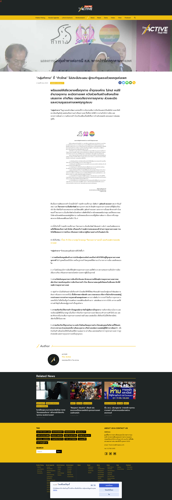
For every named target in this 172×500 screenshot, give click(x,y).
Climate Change (69, 471)
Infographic (101, 470)
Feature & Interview (90, 467)
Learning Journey (110, 473)
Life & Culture (67, 18)
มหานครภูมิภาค (42, 443)
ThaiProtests (57, 439)
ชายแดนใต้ (82, 439)
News (93, 18)
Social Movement (42, 406)
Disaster (69, 469)
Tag (38, 428)
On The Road (111, 476)
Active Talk (129, 469)
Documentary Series (111, 478)
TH (94, 485)
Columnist (90, 470)
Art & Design (61, 473)
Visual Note (101, 472)
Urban (59, 469)
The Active (66, 357)
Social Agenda (53, 18)
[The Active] (85, 8)
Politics (39, 467)
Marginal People (51, 480)
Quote (89, 472)
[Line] (127, 83)
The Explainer (111, 470)
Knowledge (101, 474)
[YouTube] (115, 453)
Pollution (69, 467)
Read (99, 18)
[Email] (130, 83)
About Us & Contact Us (116, 428)
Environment (80, 18)
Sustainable (70, 476)
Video (113, 18)
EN (92, 485)
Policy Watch (56, 435)
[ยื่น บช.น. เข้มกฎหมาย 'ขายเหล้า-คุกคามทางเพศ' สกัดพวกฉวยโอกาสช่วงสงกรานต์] (120, 391)
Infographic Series (101, 477)
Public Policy (40, 18)
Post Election (70, 435)
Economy (39, 471)
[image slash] (88, 17)
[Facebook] (120, 83)
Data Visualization (101, 467)
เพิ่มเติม (55, 490)
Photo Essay (120, 469)
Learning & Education (49, 477)
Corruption (40, 473)
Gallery (119, 467)
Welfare (49, 472)
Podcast (128, 18)
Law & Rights (41, 403)
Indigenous (69, 432)
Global (59, 467)
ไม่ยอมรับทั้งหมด (109, 490)
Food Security (50, 474)
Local (59, 471)
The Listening (70, 439)
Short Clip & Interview (111, 467)
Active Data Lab (43, 432)
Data (106, 18)
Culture (79, 403)
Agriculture (70, 474)
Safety (73, 403)
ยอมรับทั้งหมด (109, 485)
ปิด (109, 494)
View (119, 18)
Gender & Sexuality (57, 83)
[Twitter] (110, 453)
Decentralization (51, 470)
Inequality (81, 432)
